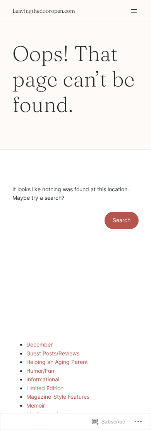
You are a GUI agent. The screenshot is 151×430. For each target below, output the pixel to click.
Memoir (35, 405)
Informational (42, 379)
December (39, 344)
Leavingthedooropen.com (43, 10)
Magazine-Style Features (57, 396)
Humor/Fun (40, 370)
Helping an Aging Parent (57, 362)
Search (121, 220)
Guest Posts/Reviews (52, 353)
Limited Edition (44, 388)
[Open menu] (134, 10)
